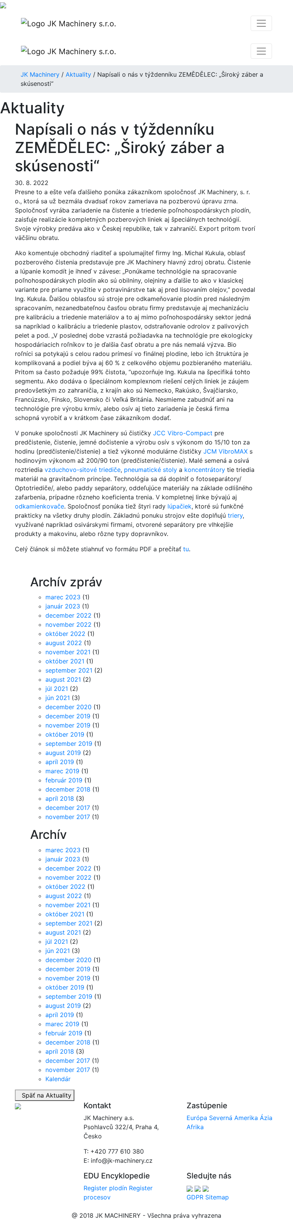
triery (235, 515)
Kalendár (58, 1079)
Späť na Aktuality (44, 1095)
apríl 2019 (59, 762)
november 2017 (67, 817)
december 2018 (67, 789)
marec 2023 (62, 597)
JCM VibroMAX (225, 451)
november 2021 (67, 652)
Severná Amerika (233, 1118)
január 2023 (62, 606)
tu (186, 549)
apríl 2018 (59, 798)
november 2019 (67, 725)
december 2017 (67, 807)
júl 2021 (56, 688)
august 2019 (63, 752)
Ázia (266, 1118)
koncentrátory (204, 469)
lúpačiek (179, 506)
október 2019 (64, 734)
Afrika (195, 1127)
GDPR (195, 1197)
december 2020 (68, 707)
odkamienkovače (39, 506)
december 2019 (67, 716)
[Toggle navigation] (261, 23)
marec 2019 (62, 771)
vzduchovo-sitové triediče (83, 469)
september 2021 (68, 670)
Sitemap (217, 1197)
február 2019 (63, 780)
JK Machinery (40, 74)
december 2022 (68, 615)
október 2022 (65, 633)
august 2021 (63, 679)
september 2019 (68, 743)
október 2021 (64, 661)
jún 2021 (57, 698)
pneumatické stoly (150, 469)
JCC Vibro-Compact (183, 433)
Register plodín (105, 1188)
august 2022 (63, 643)
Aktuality (78, 74)
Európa (197, 1118)
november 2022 (68, 624)
